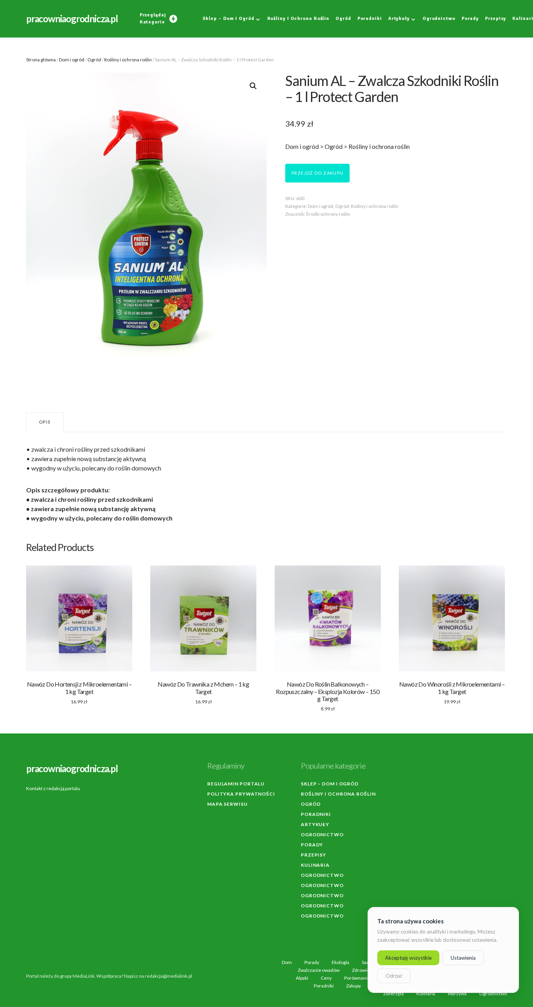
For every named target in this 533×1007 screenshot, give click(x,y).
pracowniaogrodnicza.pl (72, 18)
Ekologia (340, 962)
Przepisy (313, 855)
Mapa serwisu (227, 804)
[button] (253, 86)
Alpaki (302, 978)
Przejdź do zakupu (317, 172)
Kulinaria (315, 865)
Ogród (94, 60)
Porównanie (357, 978)
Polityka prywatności (241, 794)
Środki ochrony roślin (328, 214)
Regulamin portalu (236, 784)
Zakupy (353, 986)
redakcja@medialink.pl (168, 976)
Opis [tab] (45, 421)
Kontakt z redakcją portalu (53, 788)
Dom (287, 962)
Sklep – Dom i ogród (330, 784)
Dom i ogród (71, 60)
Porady (312, 845)
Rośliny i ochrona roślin (128, 60)
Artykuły (315, 824)
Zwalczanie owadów (318, 970)
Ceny (326, 978)
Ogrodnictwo (322, 834)
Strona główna (41, 60)
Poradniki (316, 814)
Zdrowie (361, 970)
